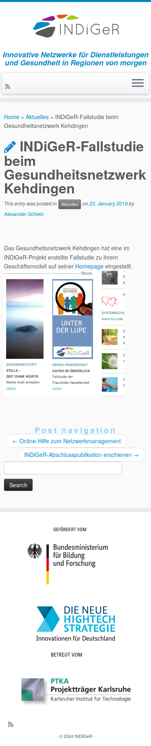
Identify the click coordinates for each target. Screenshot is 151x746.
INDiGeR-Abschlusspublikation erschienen (81, 455)
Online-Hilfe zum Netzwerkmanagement (66, 441)
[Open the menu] (138, 84)
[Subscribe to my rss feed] (8, 86)
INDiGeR (83, 736)
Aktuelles (37, 117)
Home (11, 117)
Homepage (89, 266)
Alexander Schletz (24, 213)
